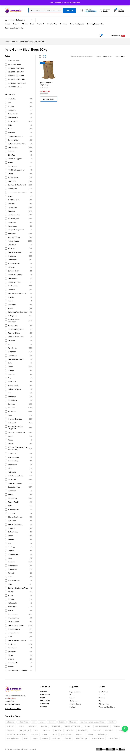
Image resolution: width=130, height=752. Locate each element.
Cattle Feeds (20, 532)
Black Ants (20, 382)
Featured (20, 562)
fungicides (10, 730)
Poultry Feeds (20, 502)
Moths (20, 129)
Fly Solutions (20, 286)
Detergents (20, 189)
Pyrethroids (20, 348)
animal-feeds (23, 722)
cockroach (10, 726)
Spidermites (20, 569)
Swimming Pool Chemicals (20, 312)
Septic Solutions (20, 487)
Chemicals (20, 290)
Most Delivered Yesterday (20, 321)
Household (20, 233)
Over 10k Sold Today (20, 625)
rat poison (79, 734)
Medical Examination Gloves (16, 734)
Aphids (20, 436)
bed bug (52, 722)
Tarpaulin (20, 573)
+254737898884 (12, 704)
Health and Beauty (20, 275)
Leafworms (20, 166)
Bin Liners (72, 722)
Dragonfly (20, 340)
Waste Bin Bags (81, 738)
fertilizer (87, 726)
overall (54, 734)
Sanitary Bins (20, 325)
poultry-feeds (66, 734)
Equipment (20, 411)
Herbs (20, 301)
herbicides (70, 730)
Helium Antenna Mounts (20, 640)
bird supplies (20, 607)
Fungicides (20, 352)
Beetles (20, 539)
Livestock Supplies (20, 159)
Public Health (20, 121)
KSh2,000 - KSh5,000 (16, 72)
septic (35, 738)
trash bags (56, 738)
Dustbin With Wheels (72, 726)
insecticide (96, 730)
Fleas (20, 637)
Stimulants (20, 245)
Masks (20, 655)
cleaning (112, 722)
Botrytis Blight (20, 271)
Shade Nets (20, 400)
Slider (20, 125)
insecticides (109, 730)
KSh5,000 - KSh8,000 (16, 76)
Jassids (20, 308)
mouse (45, 734)
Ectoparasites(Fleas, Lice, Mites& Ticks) (20, 448)
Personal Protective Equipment (20, 428)
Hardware (20, 397)
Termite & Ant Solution (20, 432)
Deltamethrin (20, 278)
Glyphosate (20, 355)
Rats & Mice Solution (20, 476)
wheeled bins (113, 738)
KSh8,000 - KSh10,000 (16, 79)
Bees (20, 415)
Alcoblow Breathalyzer (20, 170)
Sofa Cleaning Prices (20, 329)
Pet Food (20, 133)
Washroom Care (20, 215)
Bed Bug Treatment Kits (20, 293)
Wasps (20, 494)
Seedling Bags (20, 461)
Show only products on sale (82, 57)
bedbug (62, 722)
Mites (20, 468)
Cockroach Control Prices (20, 192)
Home (7, 42)
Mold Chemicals (20, 200)
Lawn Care (20, 480)
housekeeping (83, 730)
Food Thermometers (20, 337)
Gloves (36, 730)
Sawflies (20, 297)
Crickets (20, 151)
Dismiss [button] (77, 3)
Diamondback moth (20, 517)
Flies (20, 103)
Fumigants (20, 110)
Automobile (20, 603)
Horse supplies (20, 618)
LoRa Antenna (20, 622)
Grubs (20, 196)
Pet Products (20, 118)
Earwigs (20, 106)
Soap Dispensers (20, 263)
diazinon (44, 726)
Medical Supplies (20, 219)
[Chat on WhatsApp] (125, 729)
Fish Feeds (20, 423)
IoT (20, 393)
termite (45, 738)
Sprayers (20, 404)
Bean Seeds (20, 648)
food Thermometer (102, 726)
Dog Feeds (20, 181)
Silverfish (20, 155)
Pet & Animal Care (20, 483)
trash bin (68, 738)
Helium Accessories (20, 252)
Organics (20, 551)
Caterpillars (20, 316)
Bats (20, 363)
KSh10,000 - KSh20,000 (17, 83)
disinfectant (56, 726)
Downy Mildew (20, 140)
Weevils (20, 659)
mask (120, 730)
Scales (20, 174)
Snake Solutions (20, 629)
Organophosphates (20, 136)
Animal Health (20, 241)
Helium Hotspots (20, 389)
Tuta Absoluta (20, 554)
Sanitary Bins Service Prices (20, 588)
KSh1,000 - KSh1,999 (16, 68)
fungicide (117, 726)
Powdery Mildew (20, 333)
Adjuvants (20, 472)
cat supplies (20, 207)
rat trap (90, 734)
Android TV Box (20, 237)
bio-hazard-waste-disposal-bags (92, 722)
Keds (20, 558)
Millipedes (20, 267)
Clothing (20, 599)
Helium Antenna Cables (20, 144)
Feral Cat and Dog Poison (20, 670)
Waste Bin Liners (98, 738)
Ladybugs (20, 204)
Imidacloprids (20, 566)
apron (42, 722)
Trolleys (20, 370)
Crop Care (20, 408)
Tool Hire (20, 374)
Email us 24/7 (10, 701)
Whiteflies (20, 99)
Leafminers (20, 305)
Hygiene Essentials (20, 419)
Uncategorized (20, 633)
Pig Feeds (20, 513)
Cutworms (20, 453)
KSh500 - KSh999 (14, 64)
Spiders (20, 444)
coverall (21, 726)
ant (34, 722)
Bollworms (20, 652)
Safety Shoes (20, 177)
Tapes (20, 440)
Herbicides (20, 256)
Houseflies (20, 491)
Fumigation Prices (20, 282)
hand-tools (47, 730)
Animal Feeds (20, 385)
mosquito (34, 734)
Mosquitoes (20, 498)
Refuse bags (102, 734)
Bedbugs (20, 211)
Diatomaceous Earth (20, 359)
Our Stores (12, 698)
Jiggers (20, 595)
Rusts (20, 577)
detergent (32, 726)
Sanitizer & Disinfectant (20, 185)
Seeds (20, 536)
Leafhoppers (20, 547)
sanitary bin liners (13, 738)
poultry (20, 592)
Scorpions (20, 528)
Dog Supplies (20, 147)
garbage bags (24, 730)
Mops (20, 378)
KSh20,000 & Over (15, 87)
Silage (20, 162)
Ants (20, 506)
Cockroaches (20, 614)
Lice (20, 543)
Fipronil (20, 610)
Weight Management (20, 230)
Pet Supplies (20, 260)
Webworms (20, 465)
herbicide (58, 730)
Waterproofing (20, 457)
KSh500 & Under (14, 61)
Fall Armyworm (20, 509)
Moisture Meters (20, 580)
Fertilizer (20, 248)
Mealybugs (20, 222)
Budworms (20, 521)
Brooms (20, 667)
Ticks (20, 584)
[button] (48, 99)
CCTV (20, 344)
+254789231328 (12, 709)
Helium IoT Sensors (20, 524)
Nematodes (20, 226)
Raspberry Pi (20, 663)
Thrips (20, 367)
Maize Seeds (20, 114)
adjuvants (10, 722)
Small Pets (20, 644)
